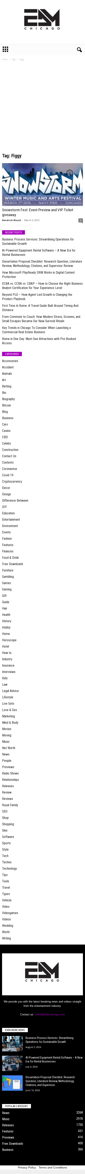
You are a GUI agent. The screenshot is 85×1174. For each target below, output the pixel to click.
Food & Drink (10, 558)
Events (6, 532)
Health (6, 615)
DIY (4, 507)
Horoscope (9, 640)
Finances (7, 551)
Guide (5, 602)
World (5, 932)
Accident (8, 367)
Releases (8, 786)
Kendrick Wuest (11, 220)
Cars (5, 424)
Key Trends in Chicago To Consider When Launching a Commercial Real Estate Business (36, 330)
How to (7, 653)
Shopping (8, 824)
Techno (7, 862)
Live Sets (8, 704)
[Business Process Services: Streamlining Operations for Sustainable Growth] (12, 1043)
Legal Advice (10, 691)
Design (6, 494)
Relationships (10, 780)
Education (8, 513)
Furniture (7, 570)
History (6, 621)
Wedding (7, 926)
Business (7, 418)
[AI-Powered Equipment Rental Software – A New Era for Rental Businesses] (12, 1063)
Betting (6, 386)
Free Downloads (12, 564)
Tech (5, 856)
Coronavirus (9, 469)
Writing (6, 938)
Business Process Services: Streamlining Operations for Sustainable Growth (38, 241)
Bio (4, 393)
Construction (10, 450)
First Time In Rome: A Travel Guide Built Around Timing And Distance (40, 308)
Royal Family (10, 805)
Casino (6, 431)
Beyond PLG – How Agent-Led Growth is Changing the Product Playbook (37, 297)
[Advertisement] (42, 108)
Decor (6, 488)
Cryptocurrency (12, 481)
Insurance (8, 665)
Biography (8, 399)
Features (7, 545)
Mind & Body (10, 723)
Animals (7, 374)
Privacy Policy (27, 1167)
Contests (8, 462)
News (5, 754)
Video (5, 907)
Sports (6, 843)
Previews (8, 767)
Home (5, 59)
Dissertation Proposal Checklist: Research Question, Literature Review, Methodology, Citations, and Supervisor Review (42, 264)
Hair (4, 608)
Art (4, 380)
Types (6, 894)
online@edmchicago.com (50, 1014)
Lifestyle (7, 697)
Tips (5, 875)
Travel (6, 888)
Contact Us (9, 456)
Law (4, 684)
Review (7, 792)
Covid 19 (7, 475)
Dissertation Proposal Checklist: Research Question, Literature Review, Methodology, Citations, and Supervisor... (50, 1081)
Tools (5, 881)
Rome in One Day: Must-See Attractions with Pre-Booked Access (39, 341)
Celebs (6, 443)
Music (6, 742)
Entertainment (11, 520)
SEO (4, 811)
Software (8, 837)
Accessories (10, 361)
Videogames (10, 913)
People (6, 761)
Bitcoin (6, 405)
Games (6, 583)
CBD (5, 437)
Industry (7, 659)
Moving (6, 735)
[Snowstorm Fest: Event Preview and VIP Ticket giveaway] (42, 184)
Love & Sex (9, 710)
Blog (5, 412)
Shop (5, 818)
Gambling (8, 577)
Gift (4, 596)
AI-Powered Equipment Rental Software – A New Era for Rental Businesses (39, 252)
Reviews (7, 799)
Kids (5, 678)
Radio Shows (10, 773)
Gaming (7, 589)
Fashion (7, 539)
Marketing (8, 716)
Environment (10, 526)
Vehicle (7, 900)
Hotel (5, 646)
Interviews (8, 672)
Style (5, 849)
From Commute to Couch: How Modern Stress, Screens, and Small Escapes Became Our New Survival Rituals (41, 319)
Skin (4, 830)
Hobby (6, 627)
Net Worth (8, 748)
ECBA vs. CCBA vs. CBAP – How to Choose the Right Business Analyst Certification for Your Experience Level (42, 286)
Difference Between (15, 500)
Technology (9, 868)
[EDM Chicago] (42, 22)
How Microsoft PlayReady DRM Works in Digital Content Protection (38, 275)
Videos (6, 919)
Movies (6, 729)
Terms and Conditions (53, 1167)
